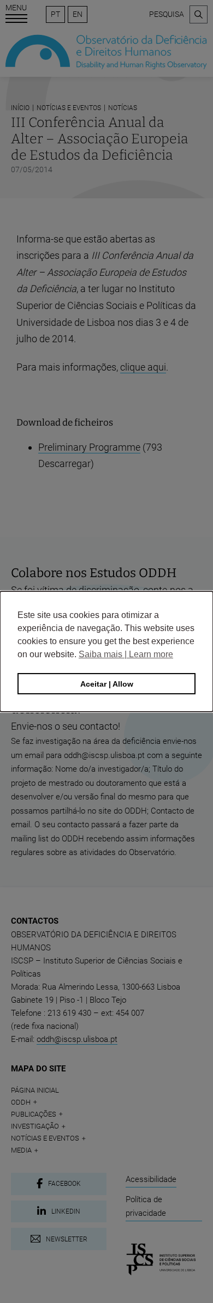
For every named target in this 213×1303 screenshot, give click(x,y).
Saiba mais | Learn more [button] (126, 654)
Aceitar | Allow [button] (106, 684)
